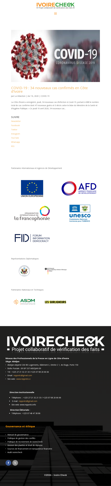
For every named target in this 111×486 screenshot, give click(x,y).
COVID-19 (45, 96)
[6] (24, 308)
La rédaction (19, 96)
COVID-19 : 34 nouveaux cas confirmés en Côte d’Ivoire (49, 89)
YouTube (15, 138)
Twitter (14, 129)
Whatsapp (15, 142)
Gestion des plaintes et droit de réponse (25, 445)
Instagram (15, 133)
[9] (55, 276)
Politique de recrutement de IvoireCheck (25, 441)
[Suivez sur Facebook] (8, 463)
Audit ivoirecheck (14, 452)
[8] (24, 276)
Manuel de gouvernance (18, 434)
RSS (12, 146)
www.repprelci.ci (23, 379)
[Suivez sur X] (15, 463)
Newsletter (16, 121)
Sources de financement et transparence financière (29, 448)
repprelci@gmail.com (23, 375)
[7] (55, 308)
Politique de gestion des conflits (21, 438)
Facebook (15, 125)
